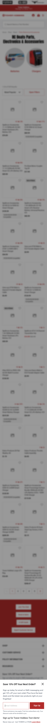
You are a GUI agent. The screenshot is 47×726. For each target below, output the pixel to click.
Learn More (36, 722)
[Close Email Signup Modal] (42, 684)
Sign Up (37, 705)
